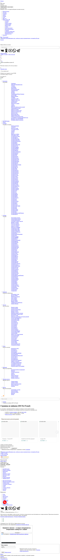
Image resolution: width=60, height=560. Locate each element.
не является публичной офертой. (22, 524)
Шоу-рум (4, 18)
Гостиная (4, 123)
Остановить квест (4, 558)
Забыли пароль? (8, 552)
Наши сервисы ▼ (6, 19)
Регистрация (5, 37)
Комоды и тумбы (6, 474)
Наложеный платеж (9, 32)
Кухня (4, 346)
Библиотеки (5, 471)
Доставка (5, 12)
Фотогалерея (5, 496)
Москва (2, 1)
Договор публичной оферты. (20, 516)
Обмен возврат (8, 24)
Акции (4, 15)
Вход (1, 37)
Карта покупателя (8, 28)
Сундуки (4, 488)
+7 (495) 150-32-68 (11, 54)
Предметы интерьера (7, 480)
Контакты (5, 35)
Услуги (4, 495)
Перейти (2, 556)
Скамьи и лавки (6, 482)
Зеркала (4, 472)
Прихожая (5, 367)
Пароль (2, 547)
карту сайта (24, 412)
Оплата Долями (8, 23)
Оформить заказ (3, 69)
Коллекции (5, 81)
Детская (4, 304)
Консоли (4, 476)
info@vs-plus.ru (3, 461)
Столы (4, 486)
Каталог (2, 39)
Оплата (6, 22)
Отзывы (4, 16)
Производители (6, 11)
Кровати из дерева (6, 473)
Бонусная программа (9, 29)
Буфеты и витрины (6, 470)
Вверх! (1, 554)
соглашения (27, 449)
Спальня (4, 215)
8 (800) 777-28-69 (3, 54)
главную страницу (13, 412)
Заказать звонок (3, 53)
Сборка (6, 26)
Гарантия (5, 13)
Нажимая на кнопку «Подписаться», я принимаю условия (16, 449)
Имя (2, 532)
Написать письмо (8, 414)
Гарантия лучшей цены (9, 31)
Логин (2, 546)
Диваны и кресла (6, 379)
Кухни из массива (6, 477)
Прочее (4, 387)
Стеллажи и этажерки (7, 484)
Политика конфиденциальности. (7, 516)
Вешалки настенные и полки (8, 481)
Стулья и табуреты (6, 487)
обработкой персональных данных (19, 534)
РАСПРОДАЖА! (6, 121)
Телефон (17, 532)
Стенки (4, 485)
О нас (4, 17)
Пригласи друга (8, 33)
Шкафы (4, 490)
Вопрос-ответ (8, 25)
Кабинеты (5, 291)
